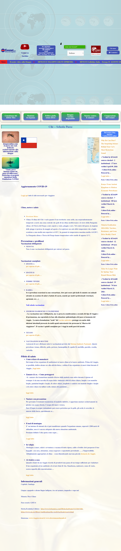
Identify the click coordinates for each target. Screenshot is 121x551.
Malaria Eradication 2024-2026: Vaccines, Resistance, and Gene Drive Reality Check (109, 230)
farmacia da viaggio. (88, 454)
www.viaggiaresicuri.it (37, 518)
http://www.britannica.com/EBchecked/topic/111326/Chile (62, 509)
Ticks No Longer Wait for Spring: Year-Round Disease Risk (109, 271)
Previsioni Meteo (32, 216)
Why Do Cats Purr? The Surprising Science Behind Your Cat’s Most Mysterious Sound (109, 146)
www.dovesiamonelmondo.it (56, 518)
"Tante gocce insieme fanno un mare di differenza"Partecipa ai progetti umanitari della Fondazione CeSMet (10, 174)
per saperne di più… (33, 335)
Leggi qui (24, 195)
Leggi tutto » (106, 176)
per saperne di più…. (34, 266)
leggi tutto (36, 368)
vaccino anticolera (65, 320)
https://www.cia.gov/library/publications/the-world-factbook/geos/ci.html (47, 512)
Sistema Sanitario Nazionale (81, 344)
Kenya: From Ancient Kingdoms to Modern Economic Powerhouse (109, 187)
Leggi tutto (30, 438)
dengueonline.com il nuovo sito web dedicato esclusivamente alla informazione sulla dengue (10, 148)
